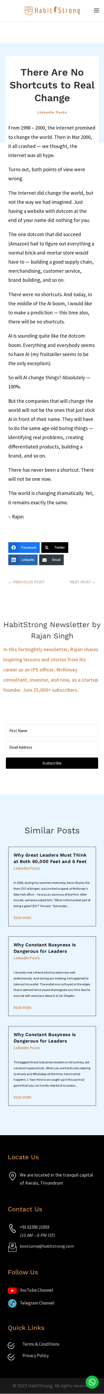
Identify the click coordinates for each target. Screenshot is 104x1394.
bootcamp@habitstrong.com (47, 1246)
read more (22, 918)
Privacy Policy (35, 1355)
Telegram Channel (37, 1303)
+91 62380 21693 (34, 1227)
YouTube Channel (36, 1290)
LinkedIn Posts (52, 112)
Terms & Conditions (40, 1344)
